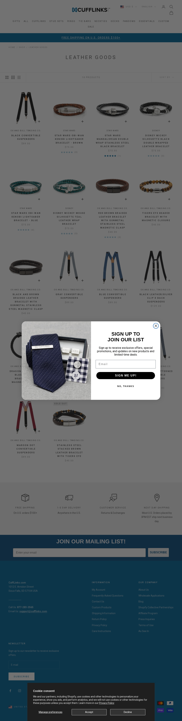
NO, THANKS (125, 386)
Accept (89, 712)
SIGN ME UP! (125, 375)
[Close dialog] (156, 325)
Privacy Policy (106, 703)
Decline (128, 712)
